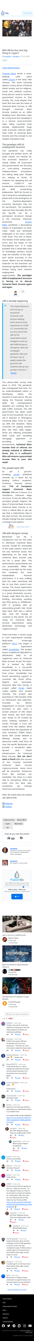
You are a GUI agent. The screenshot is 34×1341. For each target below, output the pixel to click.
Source (13, 373)
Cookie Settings (8, 1321)
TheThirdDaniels (12, 1239)
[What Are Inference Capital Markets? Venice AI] (17, 953)
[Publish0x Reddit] (20, 1325)
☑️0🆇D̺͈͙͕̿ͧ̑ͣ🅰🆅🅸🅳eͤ (14, 970)
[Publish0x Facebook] (4, 1325)
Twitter (8, 806)
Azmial (8, 1156)
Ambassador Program (10, 1306)
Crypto (7, 824)
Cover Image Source (11, 67)
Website (9, 803)
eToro (14, 643)
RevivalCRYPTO (11, 1064)
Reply (19, 1034)
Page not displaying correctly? (17, 1289)
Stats (4, 1310)
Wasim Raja (17, 1141)
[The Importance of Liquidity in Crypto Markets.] (17, 985)
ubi (7, 827)
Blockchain (18, 824)
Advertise (6, 1314)
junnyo (8, 1175)
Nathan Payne (13, 938)
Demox (9, 1105)
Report (26, 1034)
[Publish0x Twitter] (9, 1325)
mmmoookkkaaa (12, 1055)
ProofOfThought (14, 1002)
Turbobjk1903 (11, 1096)
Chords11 (9, 1261)
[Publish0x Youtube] (30, 1325)
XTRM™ (9, 1184)
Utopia (11, 79)
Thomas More (9, 73)
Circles (21, 688)
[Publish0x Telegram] (14, 1325)
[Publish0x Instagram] (25, 1325)
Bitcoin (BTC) (21, 820)
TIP (18, 896)
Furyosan (9, 1039)
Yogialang (16, 1226)
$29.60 (5, 60)
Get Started (27, 13)
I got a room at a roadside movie (14, 935)
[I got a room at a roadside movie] (17, 924)
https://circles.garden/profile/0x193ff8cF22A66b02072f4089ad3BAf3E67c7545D (18, 1120)
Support (5, 1317)
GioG (8, 1275)
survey (17, 474)
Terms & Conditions (25, 1330)
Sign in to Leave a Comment (18, 1014)
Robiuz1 (9, 1166)
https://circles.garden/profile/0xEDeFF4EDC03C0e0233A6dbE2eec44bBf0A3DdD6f (19, 1204)
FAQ (4, 1302)
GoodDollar (14, 649)
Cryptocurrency (9, 820)
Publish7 (9, 1023)
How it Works (7, 1298)
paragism (7, 56)
